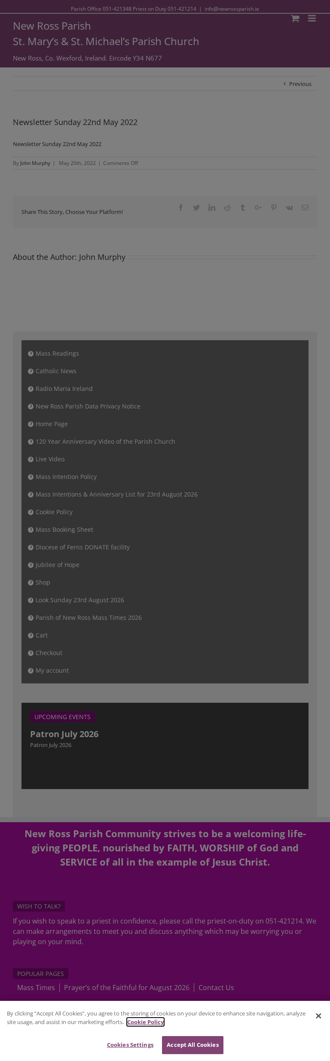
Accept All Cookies (192, 1045)
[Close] (318, 1016)
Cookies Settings (130, 1045)
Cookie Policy (145, 1022)
